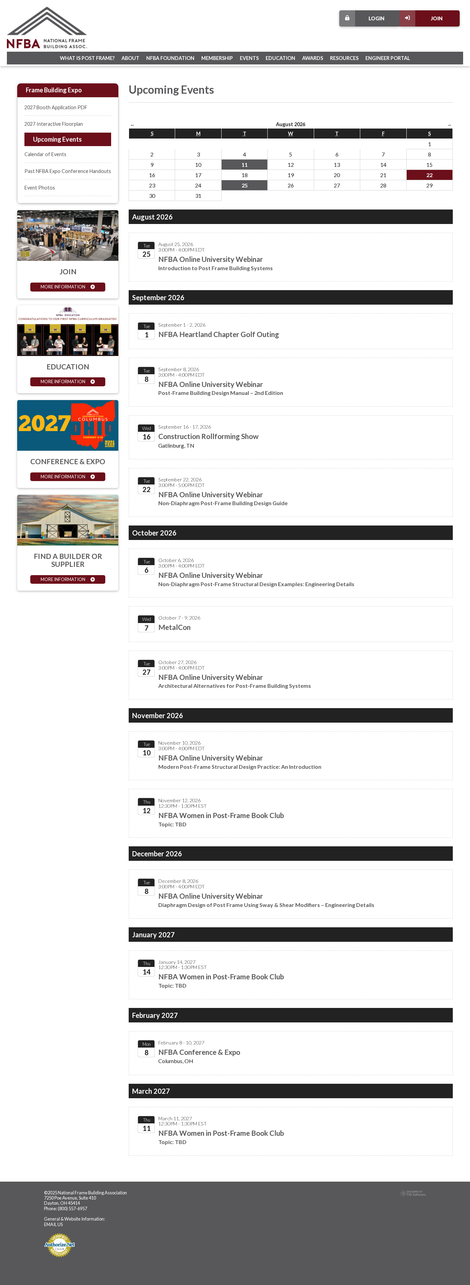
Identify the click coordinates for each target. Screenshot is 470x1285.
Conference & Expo (67, 461)
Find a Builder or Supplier (68, 560)
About (130, 58)
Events (249, 58)
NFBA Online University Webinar (210, 259)
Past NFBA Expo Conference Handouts (67, 171)
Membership (217, 58)
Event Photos (39, 188)
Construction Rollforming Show (208, 436)
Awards (312, 58)
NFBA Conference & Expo (199, 1052)
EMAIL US (53, 1224)
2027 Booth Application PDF (55, 107)
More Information (63, 286)
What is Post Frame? (87, 58)
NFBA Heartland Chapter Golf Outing (218, 334)
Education (280, 58)
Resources (344, 58)
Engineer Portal (387, 58)
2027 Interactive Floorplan (53, 124)
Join (436, 18)
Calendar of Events (45, 154)
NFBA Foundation (170, 58)
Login (376, 18)
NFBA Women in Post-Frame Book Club (221, 815)
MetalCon (174, 627)
